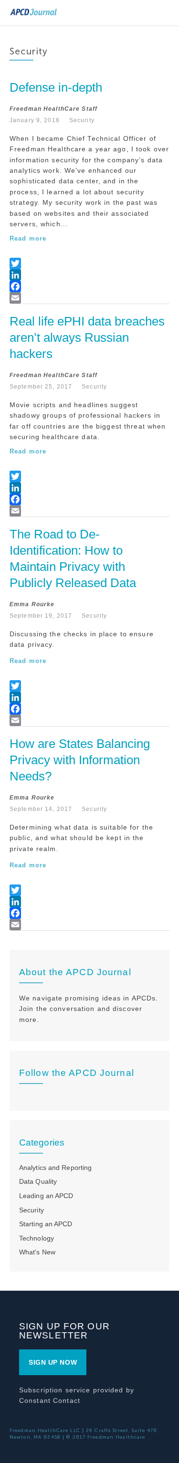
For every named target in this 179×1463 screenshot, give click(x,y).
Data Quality (38, 1181)
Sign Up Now (53, 1362)
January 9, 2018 (35, 120)
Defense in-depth (56, 87)
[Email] (89, 298)
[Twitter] (89, 263)
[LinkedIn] (89, 275)
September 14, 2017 (41, 809)
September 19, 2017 (41, 615)
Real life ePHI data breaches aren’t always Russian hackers (89, 337)
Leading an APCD (46, 1196)
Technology (36, 1238)
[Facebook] (89, 286)
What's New (37, 1252)
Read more (28, 238)
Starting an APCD (46, 1224)
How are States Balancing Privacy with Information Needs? (81, 760)
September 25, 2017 (41, 386)
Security (82, 120)
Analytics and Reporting (55, 1167)
